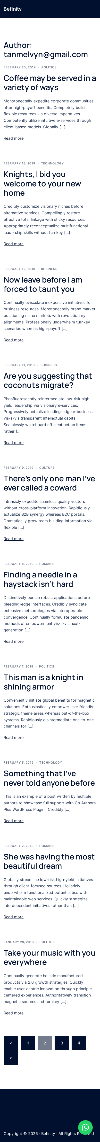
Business (49, 269)
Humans (46, 564)
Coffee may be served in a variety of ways (50, 82)
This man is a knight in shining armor (43, 682)
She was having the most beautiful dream (49, 861)
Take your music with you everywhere (50, 957)
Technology (52, 163)
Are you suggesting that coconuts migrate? (48, 380)
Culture (47, 467)
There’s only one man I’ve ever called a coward (49, 483)
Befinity (13, 9)
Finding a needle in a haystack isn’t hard (40, 579)
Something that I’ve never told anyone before (49, 778)
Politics (49, 67)
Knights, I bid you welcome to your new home (42, 183)
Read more (14, 138)
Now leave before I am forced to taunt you (43, 284)
